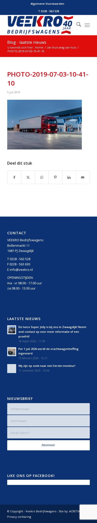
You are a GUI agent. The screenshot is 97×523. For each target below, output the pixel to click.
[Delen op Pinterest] (55, 177)
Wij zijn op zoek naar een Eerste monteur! (46, 366)
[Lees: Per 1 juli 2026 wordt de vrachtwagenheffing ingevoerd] (11, 351)
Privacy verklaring (19, 517)
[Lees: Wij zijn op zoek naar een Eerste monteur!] (11, 368)
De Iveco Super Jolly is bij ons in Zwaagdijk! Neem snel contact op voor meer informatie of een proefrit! (52, 331)
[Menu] (87, 25)
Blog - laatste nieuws (26, 42)
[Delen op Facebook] (14, 177)
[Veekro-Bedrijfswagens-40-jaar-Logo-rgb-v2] (40, 25)
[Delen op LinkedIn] (69, 177)
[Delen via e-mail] (83, 177)
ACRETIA (74, 511)
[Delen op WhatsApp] (41, 177)
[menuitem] (47, 3)
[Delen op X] (28, 177)
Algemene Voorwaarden (47, 3)
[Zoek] (76, 25)
